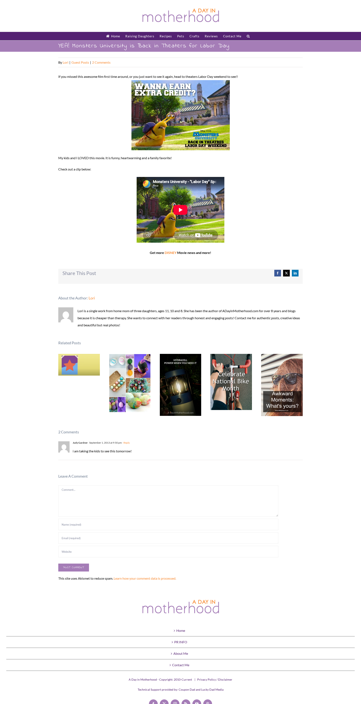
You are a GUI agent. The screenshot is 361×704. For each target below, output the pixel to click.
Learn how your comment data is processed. (145, 578)
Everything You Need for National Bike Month (231, 381)
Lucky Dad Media (212, 689)
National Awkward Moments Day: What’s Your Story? (281, 385)
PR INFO (180, 642)
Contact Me (180, 665)
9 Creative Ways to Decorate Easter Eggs (129, 383)
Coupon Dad (187, 689)
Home (180, 630)
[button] (248, 36)
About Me (180, 653)
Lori (65, 62)
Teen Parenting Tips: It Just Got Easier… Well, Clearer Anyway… (79, 364)
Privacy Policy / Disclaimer (214, 679)
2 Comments (101, 62)
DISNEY (171, 253)
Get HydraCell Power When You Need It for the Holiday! (180, 384)
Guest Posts (80, 62)
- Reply (126, 442)
